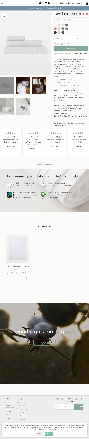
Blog (8, 418)
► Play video (44, 343)
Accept (49, 433)
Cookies (22, 412)
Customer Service (67, 3)
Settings (40, 433)
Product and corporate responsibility (9, 405)
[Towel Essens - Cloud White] (7, 85)
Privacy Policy (21, 409)
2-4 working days (69, 44)
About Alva (80, 3)
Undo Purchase (22, 416)
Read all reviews (44, 164)
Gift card (8, 411)
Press (9, 415)
